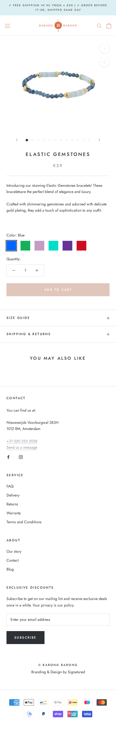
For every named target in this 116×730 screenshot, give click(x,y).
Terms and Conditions (24, 522)
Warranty (13, 513)
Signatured (76, 672)
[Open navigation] (7, 26)
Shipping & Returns (28, 334)
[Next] (99, 140)
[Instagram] (21, 457)
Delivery (12, 495)
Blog (10, 569)
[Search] (99, 25)
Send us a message (21, 447)
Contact (12, 560)
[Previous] (17, 140)
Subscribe (25, 637)
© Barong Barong (58, 665)
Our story (13, 551)
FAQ (9, 486)
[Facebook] (8, 457)
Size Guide (18, 317)
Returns (12, 504)
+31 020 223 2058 (21, 441)
